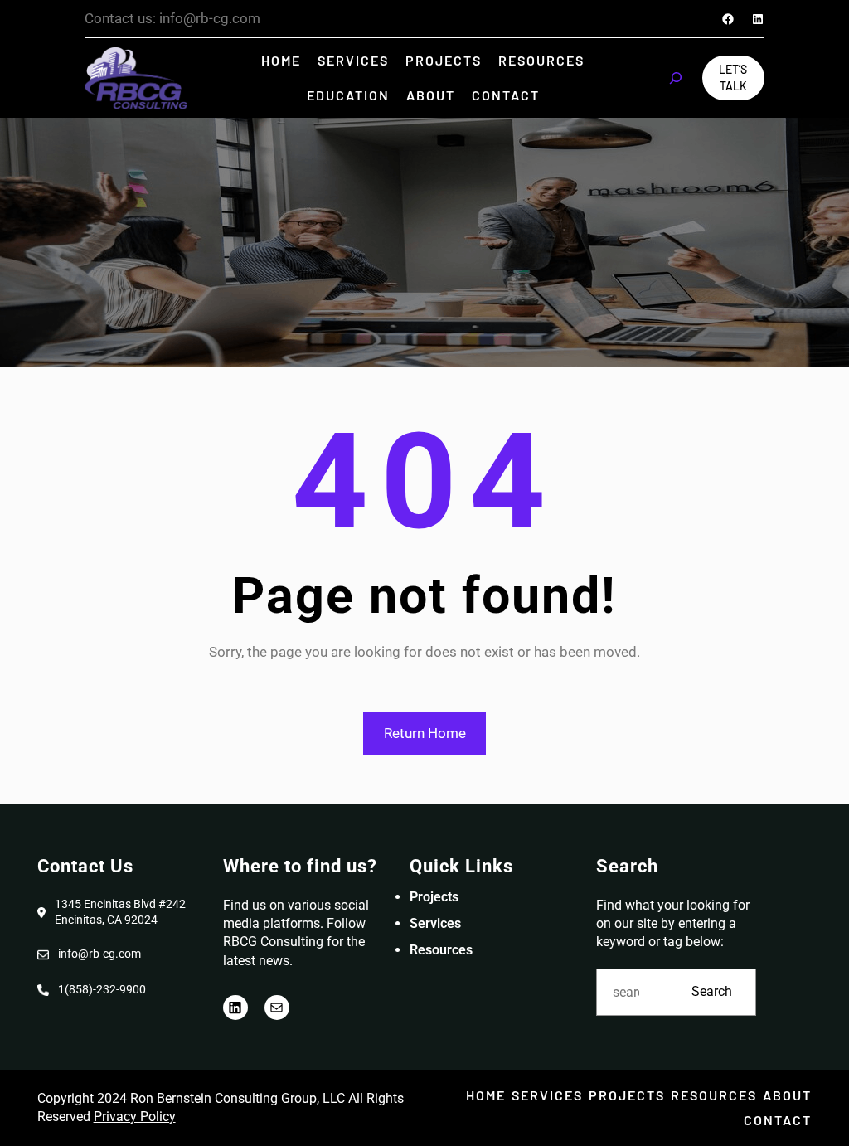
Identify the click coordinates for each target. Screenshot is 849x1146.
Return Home (425, 733)
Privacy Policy (135, 1116)
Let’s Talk (733, 77)
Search (711, 991)
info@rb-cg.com (99, 953)
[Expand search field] (676, 78)
